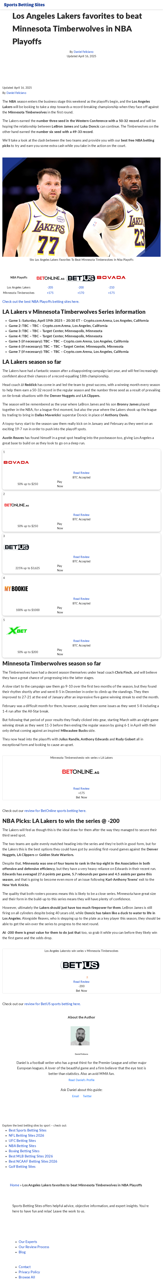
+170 (81, 293)
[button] (81, 469)
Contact (25, 1267)
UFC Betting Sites (22, 1140)
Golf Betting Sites (22, 1166)
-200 (81, 287)
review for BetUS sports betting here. (52, 1004)
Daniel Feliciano (83, 52)
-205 (50, 287)
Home (14, 1185)
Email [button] (75, 1096)
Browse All (27, 1277)
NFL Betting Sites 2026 (26, 1135)
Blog (22, 1252)
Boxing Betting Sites (24, 1151)
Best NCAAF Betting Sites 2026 (33, 1161)
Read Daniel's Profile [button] (81, 1080)
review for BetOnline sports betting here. (55, 811)
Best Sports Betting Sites (28, 1130)
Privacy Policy (29, 1272)
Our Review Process (34, 1247)
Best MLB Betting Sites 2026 (31, 1156)
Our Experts (28, 1242)
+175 (50, 293)
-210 (111, 287)
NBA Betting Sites (22, 1146)
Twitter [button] (87, 1096)
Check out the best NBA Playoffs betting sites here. (40, 301)
